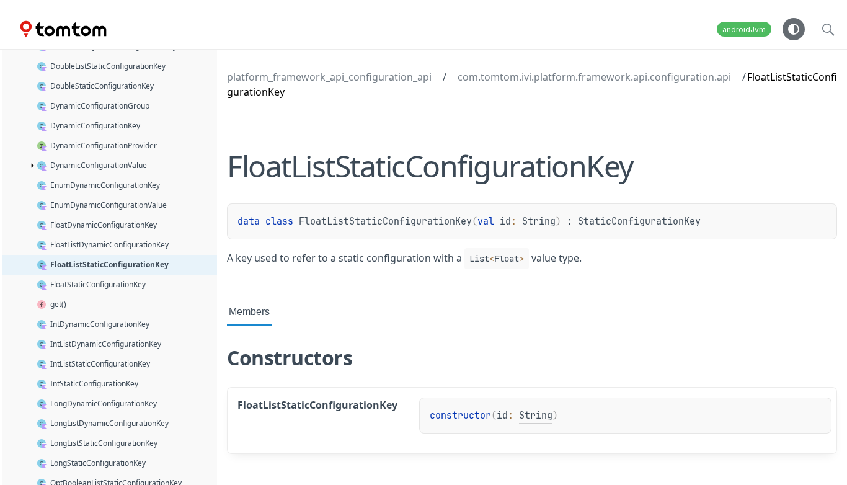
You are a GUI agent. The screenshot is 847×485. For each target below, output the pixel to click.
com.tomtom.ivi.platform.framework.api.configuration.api (594, 77)
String (539, 221)
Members (249, 311)
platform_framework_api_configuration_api (329, 77)
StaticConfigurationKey (639, 221)
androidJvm (744, 29)
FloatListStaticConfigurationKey (385, 221)
